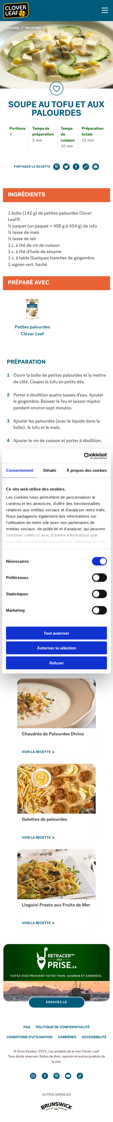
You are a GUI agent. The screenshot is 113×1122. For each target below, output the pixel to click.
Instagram (33, 1076)
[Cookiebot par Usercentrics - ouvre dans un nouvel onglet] (84, 456)
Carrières (67, 1037)
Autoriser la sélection (56, 648)
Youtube (68, 1076)
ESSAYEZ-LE (56, 1002)
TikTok (80, 1076)
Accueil (13, 28)
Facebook (44, 1076)
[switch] (99, 577)
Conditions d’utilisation (29, 1037)
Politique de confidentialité (63, 1027)
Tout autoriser (56, 633)
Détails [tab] (49, 470)
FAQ (26, 1027)
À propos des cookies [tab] (86, 470)
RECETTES (33, 28)
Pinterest (56, 1076)
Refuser (56, 662)
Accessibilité (94, 1037)
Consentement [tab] (19, 470)
